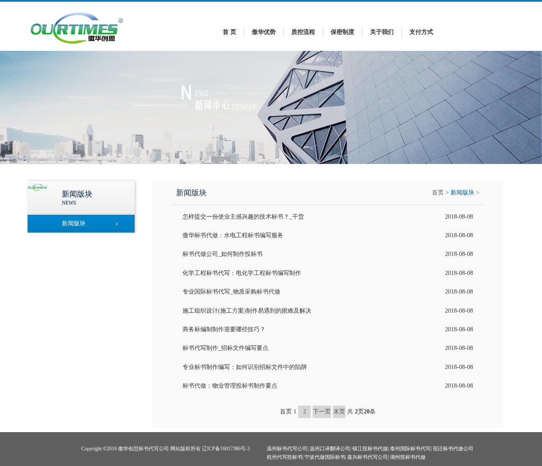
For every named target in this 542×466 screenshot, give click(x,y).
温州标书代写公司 (287, 449)
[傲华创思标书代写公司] (77, 46)
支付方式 (421, 32)
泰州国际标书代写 (410, 449)
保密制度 (342, 32)
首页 (438, 192)
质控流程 (303, 32)
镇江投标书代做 (370, 449)
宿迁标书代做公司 (453, 449)
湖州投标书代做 (408, 457)
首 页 (229, 32)
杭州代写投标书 (284, 457)
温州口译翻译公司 (330, 449)
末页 (339, 411)
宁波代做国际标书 (324, 457)
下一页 (322, 411)
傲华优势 (264, 32)
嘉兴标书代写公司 (367, 457)
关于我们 (382, 32)
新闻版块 (462, 192)
